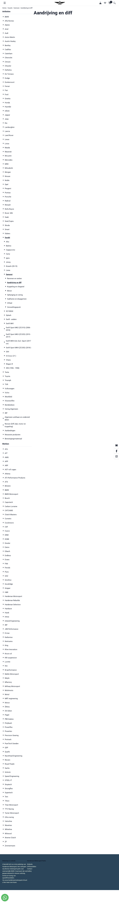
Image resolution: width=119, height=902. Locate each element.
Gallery (29, 871)
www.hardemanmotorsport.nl (14, 880)
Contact (29, 869)
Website (30, 864)
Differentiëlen (31, 866)
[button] (4, 3)
